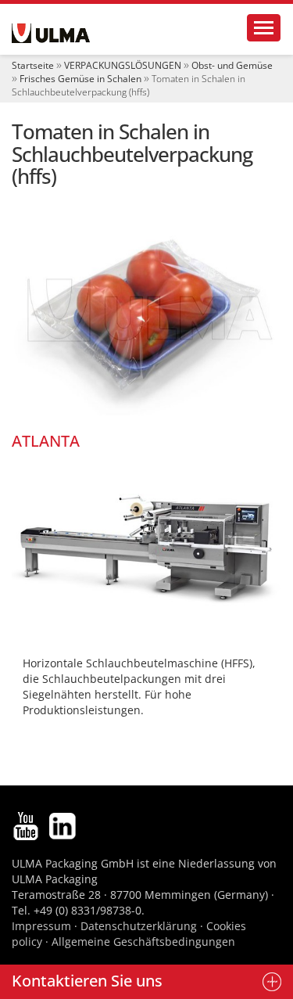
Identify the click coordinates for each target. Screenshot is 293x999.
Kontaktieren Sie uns (87, 980)
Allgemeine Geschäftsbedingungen (143, 941)
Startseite (33, 65)
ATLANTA (46, 440)
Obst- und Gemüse (232, 65)
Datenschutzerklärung (140, 925)
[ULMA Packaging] (51, 33)
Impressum (41, 925)
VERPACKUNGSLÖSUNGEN (122, 65)
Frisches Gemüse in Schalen (80, 78)
